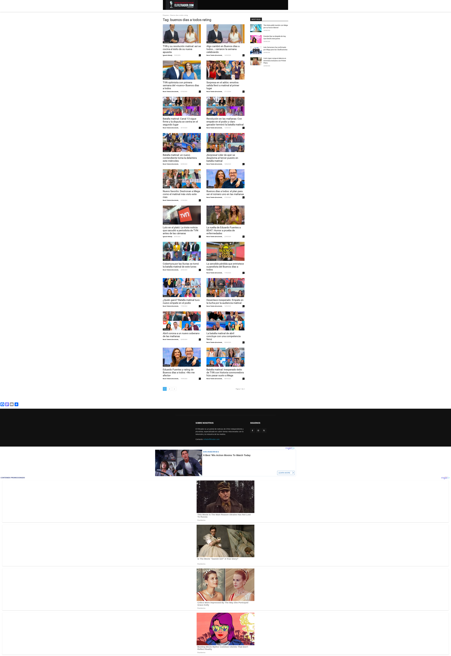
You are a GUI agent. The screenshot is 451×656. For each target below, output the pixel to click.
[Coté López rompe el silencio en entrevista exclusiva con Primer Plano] (256, 61)
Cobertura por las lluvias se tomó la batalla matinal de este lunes (181, 265)
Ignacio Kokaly (167, 55)
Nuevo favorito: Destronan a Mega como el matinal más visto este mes (181, 194)
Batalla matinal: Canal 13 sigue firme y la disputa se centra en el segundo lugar (180, 121)
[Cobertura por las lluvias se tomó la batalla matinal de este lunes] (182, 251)
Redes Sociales (211, 260)
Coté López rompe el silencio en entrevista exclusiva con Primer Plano (274, 60)
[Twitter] (264, 430)
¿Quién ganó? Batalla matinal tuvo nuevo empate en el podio (181, 301)
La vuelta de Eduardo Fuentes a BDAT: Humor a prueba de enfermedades (223, 230)
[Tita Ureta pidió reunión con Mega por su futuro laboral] (256, 28)
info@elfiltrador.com (211, 439)
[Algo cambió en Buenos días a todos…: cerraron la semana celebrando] (225, 33)
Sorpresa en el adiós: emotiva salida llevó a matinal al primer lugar (222, 85)
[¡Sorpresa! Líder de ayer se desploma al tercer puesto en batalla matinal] (225, 142)
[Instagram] (258, 430)
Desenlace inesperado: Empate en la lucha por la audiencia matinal (224, 301)
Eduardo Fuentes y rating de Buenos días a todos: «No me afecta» (179, 372)
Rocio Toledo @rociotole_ (214, 55)
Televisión (166, 42)
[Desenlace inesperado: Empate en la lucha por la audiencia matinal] (225, 287)
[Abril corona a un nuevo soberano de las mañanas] (182, 320)
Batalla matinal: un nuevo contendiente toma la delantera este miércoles (180, 158)
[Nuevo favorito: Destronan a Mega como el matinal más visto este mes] (182, 178)
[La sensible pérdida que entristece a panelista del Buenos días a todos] (225, 251)
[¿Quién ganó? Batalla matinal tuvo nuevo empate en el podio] (182, 287)
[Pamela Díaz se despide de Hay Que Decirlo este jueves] (256, 39)
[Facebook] (252, 430)
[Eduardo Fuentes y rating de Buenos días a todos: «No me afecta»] (182, 357)
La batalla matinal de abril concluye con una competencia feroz (223, 336)
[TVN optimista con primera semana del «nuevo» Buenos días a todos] (182, 70)
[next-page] (174, 389)
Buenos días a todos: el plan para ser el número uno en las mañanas (225, 193)
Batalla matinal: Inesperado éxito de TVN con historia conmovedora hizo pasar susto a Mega (225, 372)
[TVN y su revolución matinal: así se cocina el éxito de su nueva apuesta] (182, 33)
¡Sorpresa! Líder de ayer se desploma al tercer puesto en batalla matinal (222, 158)
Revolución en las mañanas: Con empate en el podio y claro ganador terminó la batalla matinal (225, 121)
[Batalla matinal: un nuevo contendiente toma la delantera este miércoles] (182, 142)
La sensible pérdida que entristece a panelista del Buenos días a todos (225, 266)
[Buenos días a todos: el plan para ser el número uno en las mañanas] (225, 178)
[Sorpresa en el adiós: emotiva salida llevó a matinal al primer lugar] (225, 70)
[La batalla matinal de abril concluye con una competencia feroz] (225, 320)
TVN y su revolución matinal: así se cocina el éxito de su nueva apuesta (182, 49)
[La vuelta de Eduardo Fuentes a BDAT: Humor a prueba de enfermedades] (225, 215)
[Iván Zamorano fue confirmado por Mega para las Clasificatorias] (256, 50)
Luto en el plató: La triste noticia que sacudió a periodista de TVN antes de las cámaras (180, 230)
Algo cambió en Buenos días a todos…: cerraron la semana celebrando (222, 49)
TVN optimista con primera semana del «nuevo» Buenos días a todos (181, 85)
